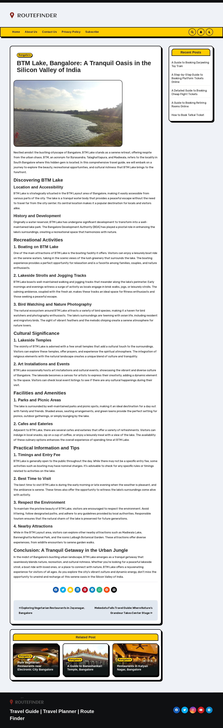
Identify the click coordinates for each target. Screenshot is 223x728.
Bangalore (24, 55)
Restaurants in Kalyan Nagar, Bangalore (132, 667)
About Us (31, 31)
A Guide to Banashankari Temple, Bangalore (84, 667)
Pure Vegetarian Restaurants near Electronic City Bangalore (35, 666)
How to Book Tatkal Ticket (188, 115)
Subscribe (92, 31)
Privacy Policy (71, 31)
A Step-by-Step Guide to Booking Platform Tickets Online (188, 78)
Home (16, 31)
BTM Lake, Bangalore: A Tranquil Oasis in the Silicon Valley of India (84, 66)
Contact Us (49, 31)
